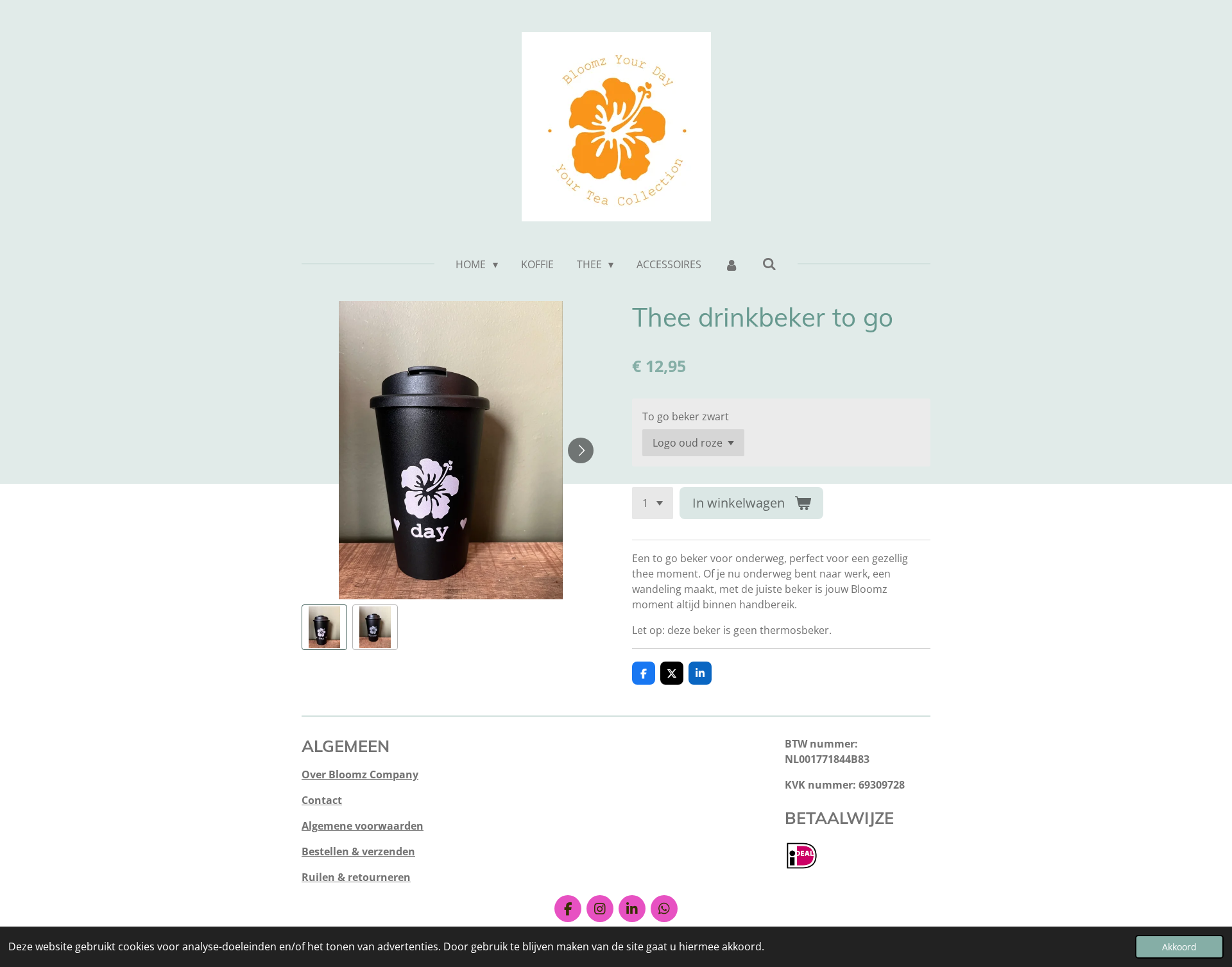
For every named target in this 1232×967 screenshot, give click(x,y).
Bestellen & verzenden (358, 851)
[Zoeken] (768, 263)
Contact (322, 800)
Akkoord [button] (1179, 947)
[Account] (731, 264)
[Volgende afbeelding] (581, 450)
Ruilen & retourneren (356, 877)
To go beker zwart (685, 416)
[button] (324, 627)
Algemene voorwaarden (363, 826)
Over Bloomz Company (360, 774)
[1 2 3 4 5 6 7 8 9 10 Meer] (652, 503)
